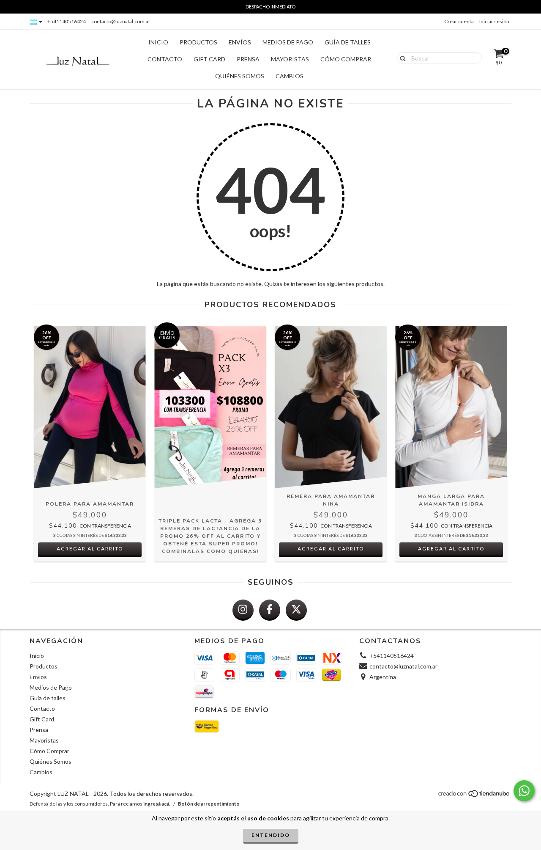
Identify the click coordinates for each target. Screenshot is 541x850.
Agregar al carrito (90, 548)
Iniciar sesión (494, 21)
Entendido (270, 835)
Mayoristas (290, 59)
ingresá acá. (156, 803)
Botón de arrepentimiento (209, 803)
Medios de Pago (287, 42)
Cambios (289, 76)
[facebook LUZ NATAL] (269, 610)
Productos (198, 42)
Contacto (165, 59)
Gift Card (209, 59)
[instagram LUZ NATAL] (243, 610)
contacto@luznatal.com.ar (120, 21)
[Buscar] (400, 57)
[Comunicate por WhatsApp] (524, 790)
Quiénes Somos (239, 76)
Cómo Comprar (345, 59)
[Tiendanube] (474, 795)
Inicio (158, 42)
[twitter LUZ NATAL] (296, 610)
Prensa (248, 59)
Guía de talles (348, 42)
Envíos (240, 42)
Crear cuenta (459, 21)
